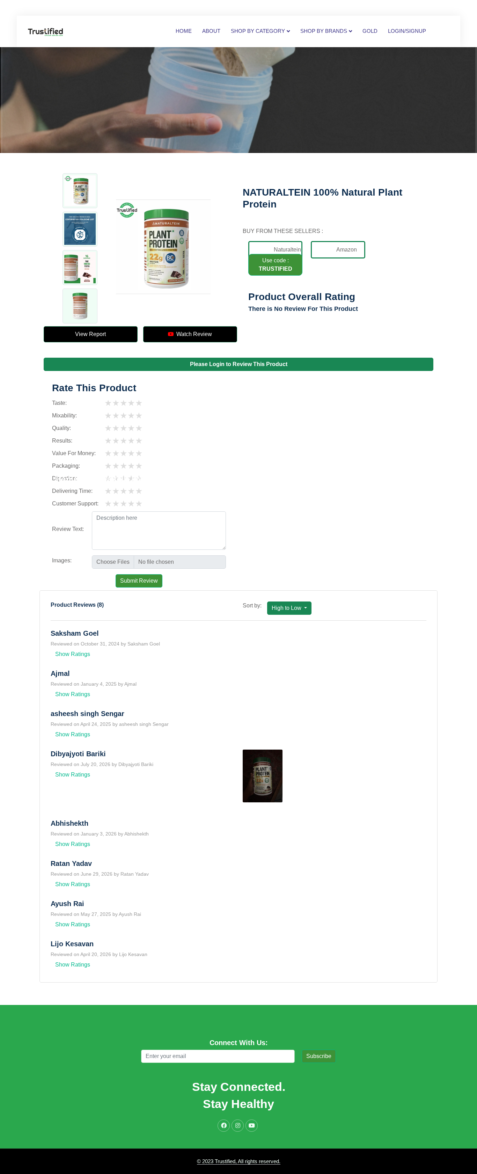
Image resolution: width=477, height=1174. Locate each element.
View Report (90, 334)
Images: (62, 560)
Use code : (275, 264)
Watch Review (193, 334)
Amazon (346, 250)
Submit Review (139, 581)
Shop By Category (258, 31)
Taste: (59, 403)
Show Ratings (72, 654)
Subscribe (318, 1056)
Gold (369, 31)
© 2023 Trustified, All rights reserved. (238, 1161)
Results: (62, 441)
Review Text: (68, 529)
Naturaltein (287, 250)
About (211, 31)
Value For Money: (74, 453)
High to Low (287, 608)
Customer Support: (75, 503)
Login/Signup (407, 31)
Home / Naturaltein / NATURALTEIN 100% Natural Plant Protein (179, 479)
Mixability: (64, 415)
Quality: (61, 428)
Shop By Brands (323, 31)
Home (184, 31)
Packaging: (66, 466)
